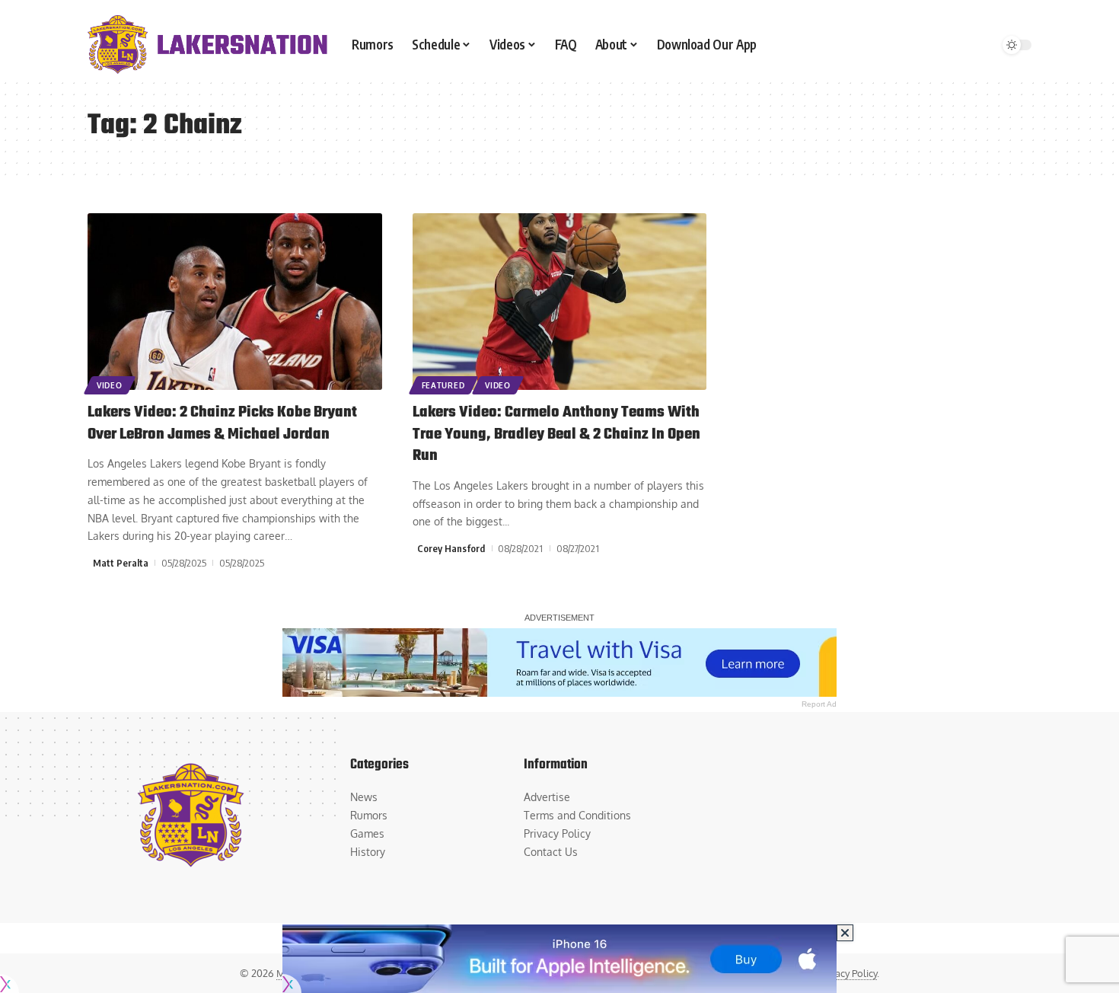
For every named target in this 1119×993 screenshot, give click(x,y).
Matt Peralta (120, 563)
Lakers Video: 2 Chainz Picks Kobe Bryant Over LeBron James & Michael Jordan (222, 423)
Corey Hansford (451, 548)
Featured (443, 385)
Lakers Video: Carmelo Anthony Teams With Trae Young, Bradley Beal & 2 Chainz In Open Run (556, 434)
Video (110, 385)
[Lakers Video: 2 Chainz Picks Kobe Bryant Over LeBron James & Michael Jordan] (235, 301)
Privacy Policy (847, 973)
